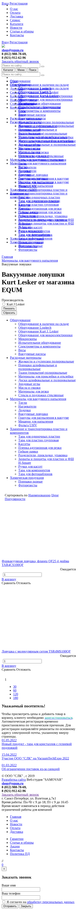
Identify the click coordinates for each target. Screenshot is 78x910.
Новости (16, 27)
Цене (55, 495)
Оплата (15, 12)
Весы (22, 114)
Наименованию (39, 495)
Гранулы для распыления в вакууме (43, 182)
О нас (14, 9)
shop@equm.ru (13, 50)
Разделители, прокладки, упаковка (42, 216)
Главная (15, 816)
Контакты (17, 35)
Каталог (8, 70)
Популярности (15, 499)
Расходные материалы (25, 122)
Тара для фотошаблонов (35, 238)
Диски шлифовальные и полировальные (47, 144)
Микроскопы (27, 103)
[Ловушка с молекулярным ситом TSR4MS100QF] (39, 619)
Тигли (22, 167)
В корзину (9, 579)
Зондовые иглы (29, 148)
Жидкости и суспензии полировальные (46, 122)
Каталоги (16, 24)
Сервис (15, 20)
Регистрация (18, 42)
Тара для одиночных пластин (39, 197)
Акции (15, 846)
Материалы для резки (33, 156)
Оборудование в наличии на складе (43, 85)
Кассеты (24, 208)
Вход (5, 42)
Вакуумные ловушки (33, 175)
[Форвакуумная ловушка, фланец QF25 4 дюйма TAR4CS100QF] (39, 529)
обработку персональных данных (50, 902)
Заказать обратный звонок (20, 61)
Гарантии (17, 839)
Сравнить (9, 583)
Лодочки (24, 174)
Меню (21, 70)
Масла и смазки (29, 152)
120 (15, 694)
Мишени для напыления (35, 186)
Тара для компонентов (34, 234)
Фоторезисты (27, 249)
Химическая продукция (27, 242)
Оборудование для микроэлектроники (45, 99)
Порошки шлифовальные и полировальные (37, 131)
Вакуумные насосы (32, 115)
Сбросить (9, 312)
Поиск (32, 70)
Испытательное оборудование (39, 103)
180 (15, 698)
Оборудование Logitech (34, 92)
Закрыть (26, 906)
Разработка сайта (14, 779)
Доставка (16, 16)
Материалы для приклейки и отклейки (45, 141)
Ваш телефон (11, 893)
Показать (9, 308)
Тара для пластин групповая (38, 204)
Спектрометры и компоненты (39, 111)
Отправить (10, 906)
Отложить (23, 583)
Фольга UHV (27, 189)
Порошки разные (30, 246)
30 (14, 686)
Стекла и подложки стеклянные (41, 159)
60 (14, 690)
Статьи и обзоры (22, 31)
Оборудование (20, 81)
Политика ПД (20, 854)
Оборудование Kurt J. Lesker (38, 96)
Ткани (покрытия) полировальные (42, 133)
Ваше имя (9, 885)
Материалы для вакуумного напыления (38, 163)
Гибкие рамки (28, 216)
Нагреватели (27, 167)
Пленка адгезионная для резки (40, 208)
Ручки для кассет (30, 231)
